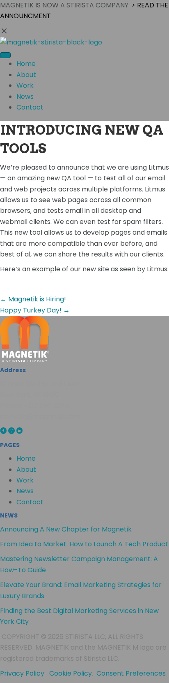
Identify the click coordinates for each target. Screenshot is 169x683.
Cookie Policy (70, 673)
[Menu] (5, 55)
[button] (84, 31)
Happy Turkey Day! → (35, 310)
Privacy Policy (22, 673)
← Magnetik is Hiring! (33, 299)
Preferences (146, 673)
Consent (111, 673)
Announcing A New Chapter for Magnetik (66, 529)
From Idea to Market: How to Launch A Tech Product (84, 544)
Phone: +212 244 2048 (34, 405)
